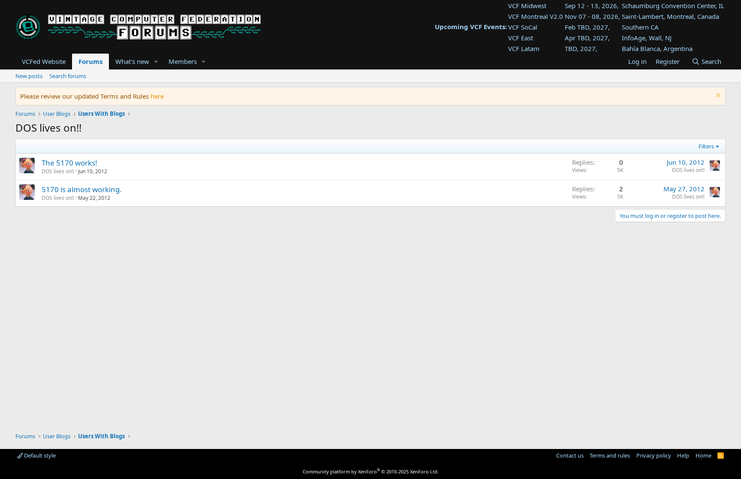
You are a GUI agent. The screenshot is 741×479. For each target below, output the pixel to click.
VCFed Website (44, 61)
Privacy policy (653, 455)
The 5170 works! (69, 163)
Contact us (570, 455)
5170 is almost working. (82, 189)
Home (703, 455)
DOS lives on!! (58, 171)
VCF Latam (523, 48)
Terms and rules (610, 455)
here (157, 96)
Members (183, 61)
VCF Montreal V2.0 (535, 16)
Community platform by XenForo (371, 471)
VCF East (520, 37)
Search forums (67, 76)
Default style (39, 455)
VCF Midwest (527, 5)
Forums (90, 61)
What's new (132, 61)
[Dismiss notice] (717, 96)
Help (683, 455)
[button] (156, 61)
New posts (28, 76)
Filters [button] (706, 146)
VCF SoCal (522, 27)
